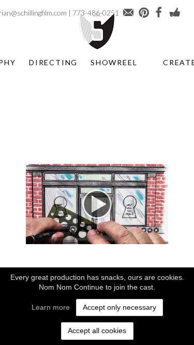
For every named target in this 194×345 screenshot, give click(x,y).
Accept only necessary (119, 307)
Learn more (51, 307)
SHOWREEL (114, 62)
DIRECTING (53, 62)
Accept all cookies (97, 330)
